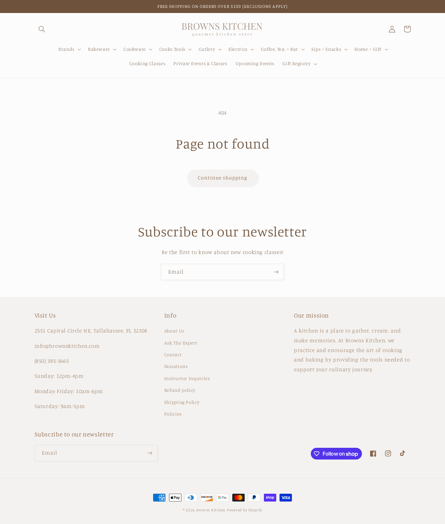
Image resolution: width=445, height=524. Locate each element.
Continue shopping (223, 178)
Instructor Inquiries (187, 378)
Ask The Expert (180, 343)
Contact (172, 354)
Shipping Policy (181, 402)
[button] (42, 28)
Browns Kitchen (210, 510)
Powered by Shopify (244, 510)
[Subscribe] (276, 272)
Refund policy (179, 390)
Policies (173, 414)
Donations (176, 366)
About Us (174, 330)
